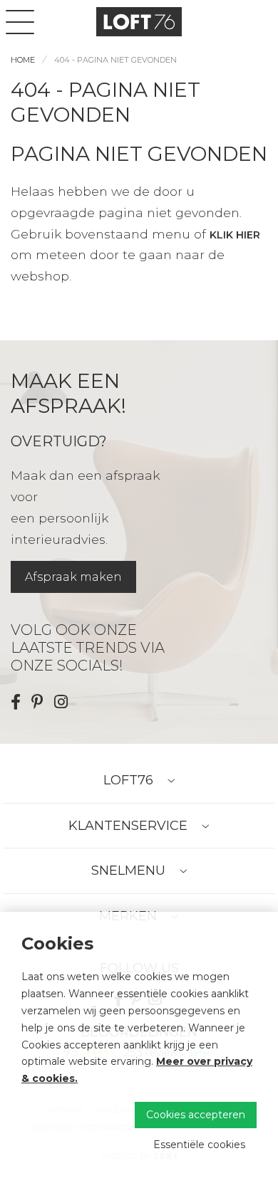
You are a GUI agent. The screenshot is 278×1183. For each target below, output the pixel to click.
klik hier (235, 234)
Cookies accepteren (195, 1114)
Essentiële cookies (199, 1144)
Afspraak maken (73, 577)
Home (23, 60)
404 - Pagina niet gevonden (115, 60)
